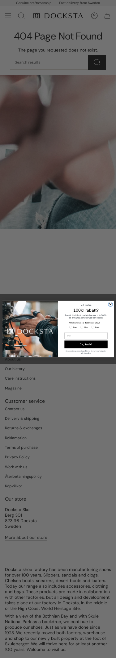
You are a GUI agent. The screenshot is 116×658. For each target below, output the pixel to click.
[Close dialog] (110, 304)
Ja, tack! (86, 344)
